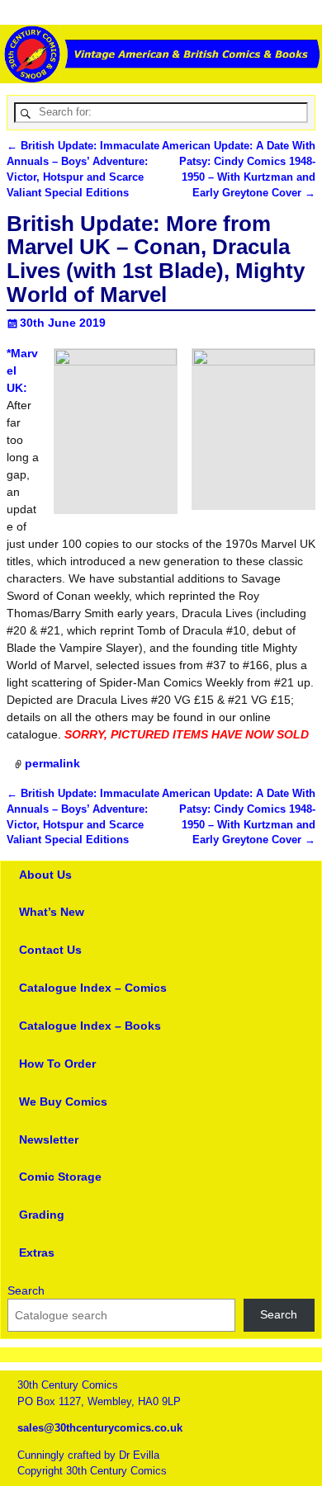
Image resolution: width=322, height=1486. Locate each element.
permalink (52, 763)
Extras (36, 1252)
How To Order (57, 1063)
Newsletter (48, 1139)
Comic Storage (60, 1176)
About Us (45, 874)
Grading (41, 1214)
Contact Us (50, 949)
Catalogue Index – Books (90, 1025)
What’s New (51, 911)
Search (26, 1290)
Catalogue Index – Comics (93, 987)
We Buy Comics (63, 1101)
